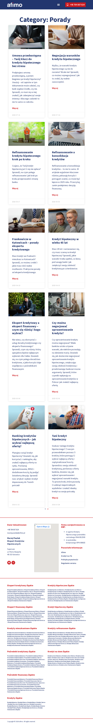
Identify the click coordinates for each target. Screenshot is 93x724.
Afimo (63, 552)
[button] (58, 5)
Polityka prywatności (69, 559)
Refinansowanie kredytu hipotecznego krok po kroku (26, 155)
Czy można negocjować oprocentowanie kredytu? (62, 328)
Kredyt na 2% (66, 556)
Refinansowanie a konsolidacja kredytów (63, 155)
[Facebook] (9, 562)
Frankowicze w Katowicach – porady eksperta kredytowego (25, 244)
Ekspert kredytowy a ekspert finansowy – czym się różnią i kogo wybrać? (26, 328)
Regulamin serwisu (68, 563)
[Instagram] (13, 562)
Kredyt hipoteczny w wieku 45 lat (65, 240)
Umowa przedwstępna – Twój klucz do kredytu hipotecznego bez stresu (26, 61)
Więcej (15, 108)
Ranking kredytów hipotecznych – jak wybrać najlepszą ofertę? (24, 441)
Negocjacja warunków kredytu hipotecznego (66, 57)
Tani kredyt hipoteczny (59, 437)
